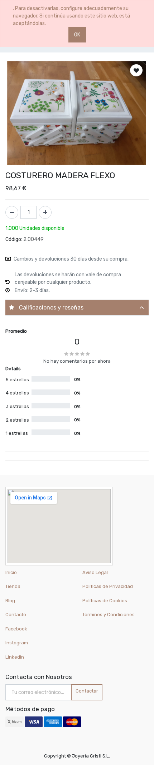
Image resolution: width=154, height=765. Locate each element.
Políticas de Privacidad (107, 586)
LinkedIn (15, 657)
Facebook (16, 628)
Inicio (11, 572)
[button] (136, 70)
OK (77, 35)
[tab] (77, 307)
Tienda (12, 586)
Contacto (15, 614)
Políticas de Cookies (104, 600)
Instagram (16, 642)
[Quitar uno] (11, 212)
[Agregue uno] (45, 212)
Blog (10, 600)
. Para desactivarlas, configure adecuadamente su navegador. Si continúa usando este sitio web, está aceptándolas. (71, 15)
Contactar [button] (87, 691)
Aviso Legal (95, 572)
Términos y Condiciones (108, 614)
